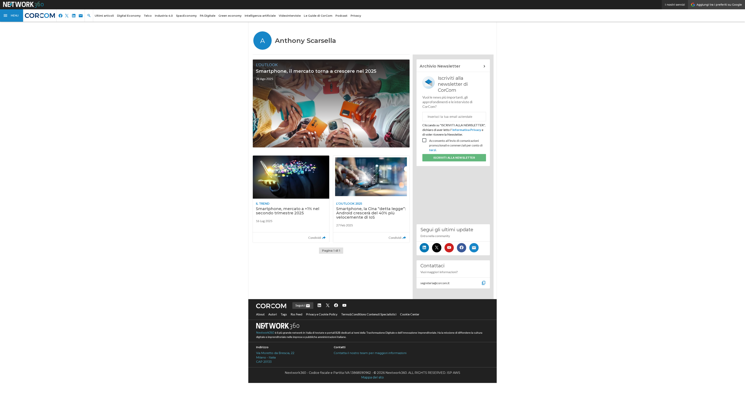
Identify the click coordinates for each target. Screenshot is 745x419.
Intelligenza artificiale (260, 15)
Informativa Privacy (467, 130)
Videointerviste (290, 15)
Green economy (230, 15)
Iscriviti (454, 157)
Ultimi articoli (104, 15)
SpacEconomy (186, 15)
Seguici (300, 305)
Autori (272, 314)
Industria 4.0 (164, 15)
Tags (284, 314)
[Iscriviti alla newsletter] (474, 247)
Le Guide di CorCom (318, 15)
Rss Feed (296, 314)
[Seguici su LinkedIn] (424, 247)
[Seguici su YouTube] (449, 247)
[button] (11, 15)
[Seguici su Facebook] (461, 247)
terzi (432, 150)
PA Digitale (207, 15)
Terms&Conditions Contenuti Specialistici (368, 314)
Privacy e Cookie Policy (321, 314)
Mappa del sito (372, 377)
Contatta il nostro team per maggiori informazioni (370, 353)
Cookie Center (409, 314)
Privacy (356, 15)
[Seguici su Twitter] (436, 247)
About (260, 314)
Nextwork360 (265, 332)
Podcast (341, 15)
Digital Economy (129, 15)
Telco (148, 15)
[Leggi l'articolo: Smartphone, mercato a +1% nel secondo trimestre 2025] (291, 199)
